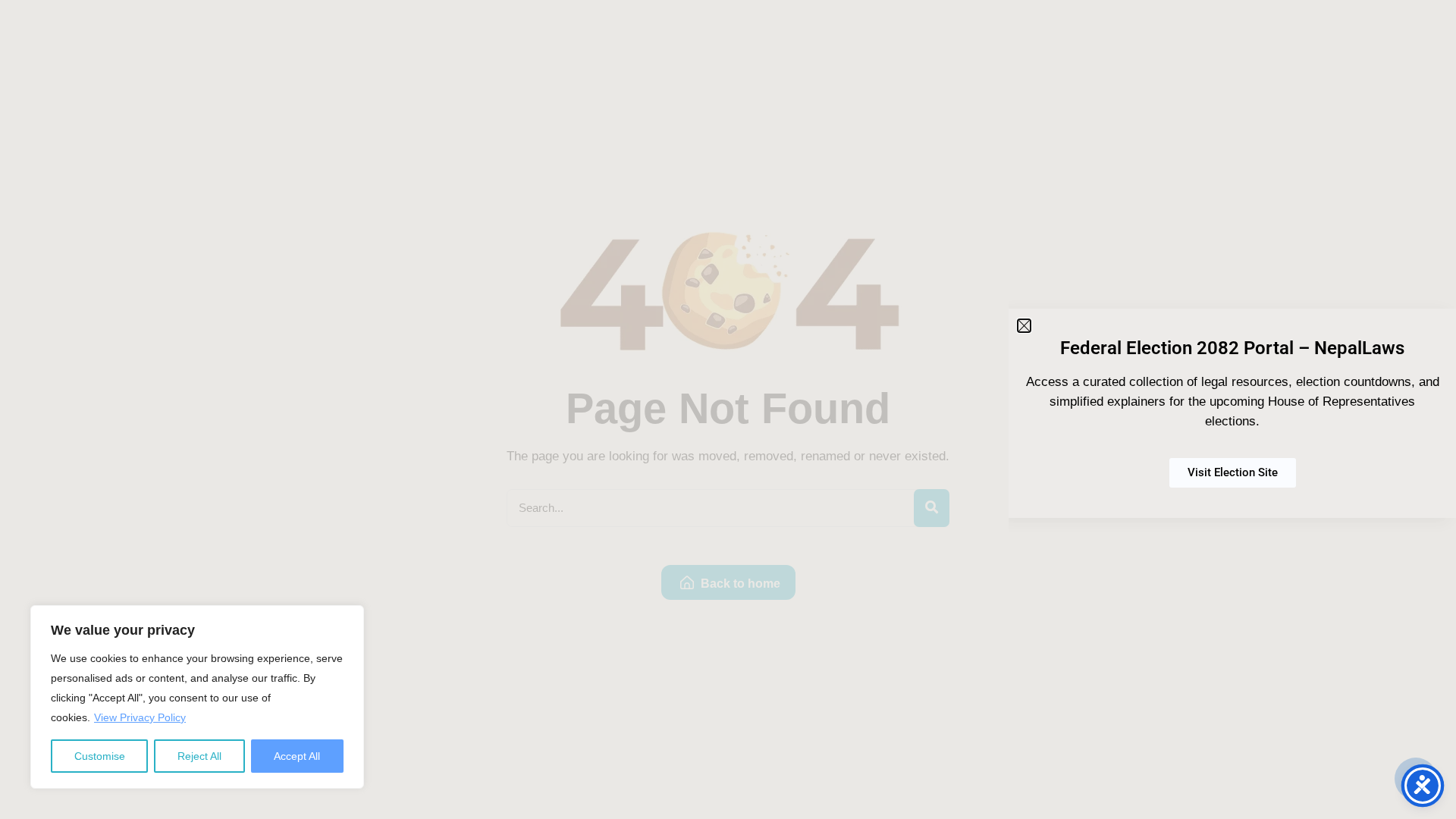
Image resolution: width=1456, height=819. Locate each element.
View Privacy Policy (140, 717)
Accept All (297, 756)
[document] (728, 409)
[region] (197, 697)
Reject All (199, 756)
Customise (99, 756)
